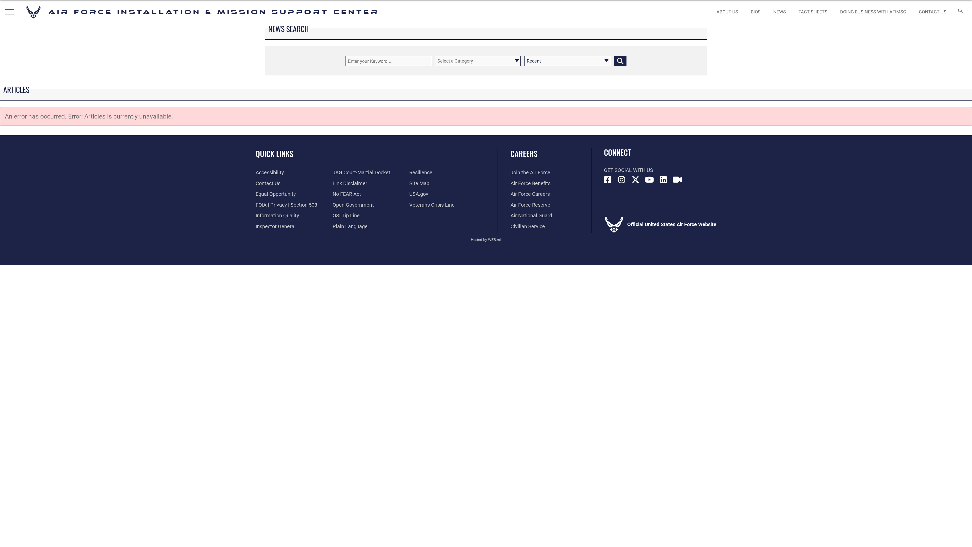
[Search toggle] (960, 12)
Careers (524, 153)
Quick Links (274, 153)
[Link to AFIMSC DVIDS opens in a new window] (677, 180)
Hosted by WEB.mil (486, 240)
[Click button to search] (620, 61)
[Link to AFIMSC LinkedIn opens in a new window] (663, 180)
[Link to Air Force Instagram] (621, 180)
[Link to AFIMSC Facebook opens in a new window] (608, 180)
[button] (8, 12)
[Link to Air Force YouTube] (649, 180)
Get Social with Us (628, 170)
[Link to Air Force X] (635, 180)
